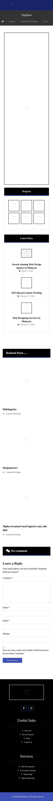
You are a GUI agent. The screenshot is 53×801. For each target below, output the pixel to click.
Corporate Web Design (13, 404)
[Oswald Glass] (39, 209)
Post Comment (12, 651)
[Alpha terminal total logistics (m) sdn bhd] (14, 209)
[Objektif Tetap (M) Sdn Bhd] (26, 209)
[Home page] (3, 21)
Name (6, 598)
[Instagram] (31, 699)
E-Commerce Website (28, 761)
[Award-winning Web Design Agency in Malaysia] (26, 245)
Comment (8, 569)
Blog (28, 729)
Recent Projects (28, 725)
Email (6, 611)
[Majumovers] (39, 196)
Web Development (28, 757)
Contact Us (28, 733)
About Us (27, 721)
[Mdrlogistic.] (26, 196)
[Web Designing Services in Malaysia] (26, 298)
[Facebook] (23, 699)
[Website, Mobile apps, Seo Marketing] (11, 5)
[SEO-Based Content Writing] (26, 273)
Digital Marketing (28, 769)
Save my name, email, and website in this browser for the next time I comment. (26, 642)
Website (6, 624)
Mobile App (28, 765)
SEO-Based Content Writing (27, 283)
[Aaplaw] (14, 196)
